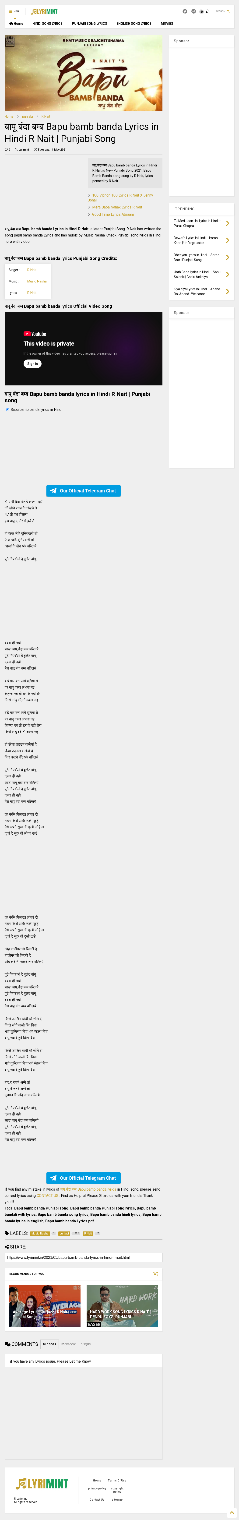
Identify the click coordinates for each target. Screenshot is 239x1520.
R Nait (46, 116)
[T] (193, 11)
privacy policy (97, 1488)
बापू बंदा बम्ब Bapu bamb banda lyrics (88, 1189)
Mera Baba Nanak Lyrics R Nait (117, 207)
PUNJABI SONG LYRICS (89, 23)
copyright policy (117, 1490)
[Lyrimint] (44, 13)
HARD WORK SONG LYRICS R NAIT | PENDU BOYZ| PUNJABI (120, 1314)
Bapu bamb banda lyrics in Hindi (36, 409)
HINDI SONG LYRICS (47, 23)
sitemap (117, 1499)
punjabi (27, 116)
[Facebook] (185, 11)
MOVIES (167, 23)
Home (18, 23)
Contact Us (97, 1499)
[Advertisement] (44, 190)
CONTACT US (47, 1195)
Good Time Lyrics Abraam (113, 214)
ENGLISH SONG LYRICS (133, 23)
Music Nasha (37, 281)
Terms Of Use (117, 1480)
